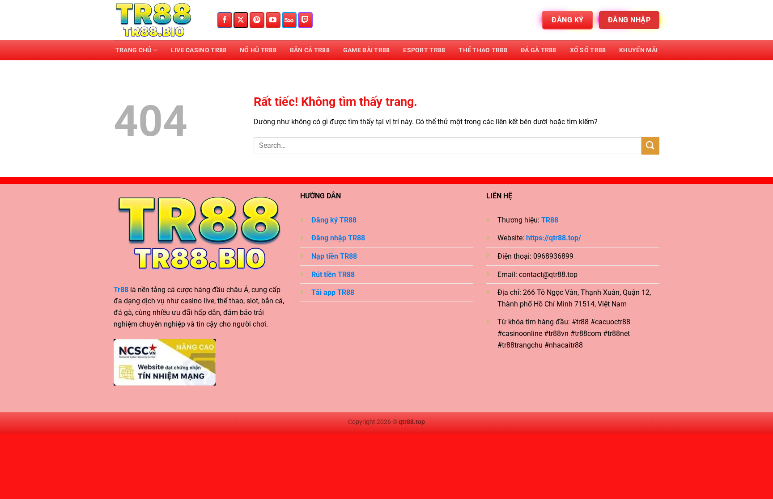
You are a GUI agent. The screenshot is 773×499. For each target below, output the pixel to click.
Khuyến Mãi (638, 50)
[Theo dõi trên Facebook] (224, 20)
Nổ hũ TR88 (258, 50)
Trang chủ (133, 50)
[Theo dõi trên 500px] (289, 20)
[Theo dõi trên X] (241, 20)
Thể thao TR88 (483, 50)
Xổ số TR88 (588, 50)
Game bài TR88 (366, 50)
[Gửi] (650, 145)
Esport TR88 (424, 50)
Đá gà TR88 (538, 50)
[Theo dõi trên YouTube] (273, 20)
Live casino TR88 (199, 50)
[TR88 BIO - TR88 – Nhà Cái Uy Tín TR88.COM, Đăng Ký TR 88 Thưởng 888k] (158, 20)
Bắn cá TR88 (310, 50)
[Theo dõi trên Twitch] (305, 20)
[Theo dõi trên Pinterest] (257, 20)
